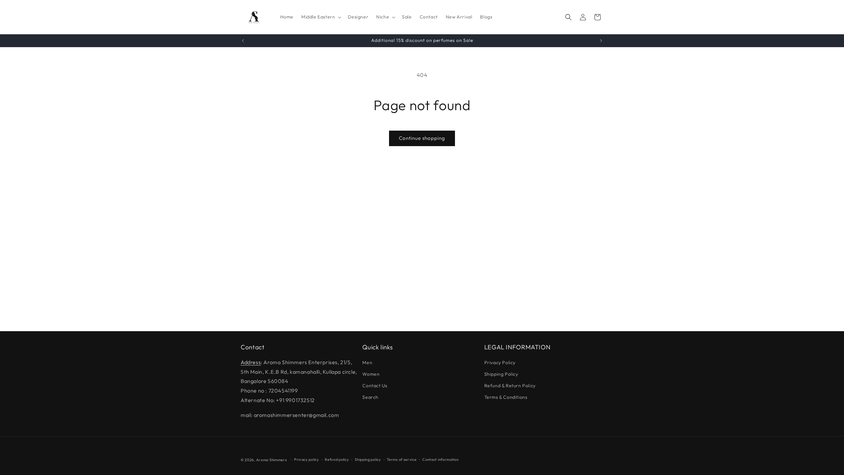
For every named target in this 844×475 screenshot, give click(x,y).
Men (367, 362)
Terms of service (401, 459)
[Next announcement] (601, 40)
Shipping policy (368, 459)
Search (370, 397)
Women (370, 374)
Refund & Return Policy (510, 386)
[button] (320, 17)
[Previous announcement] (243, 40)
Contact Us (374, 386)
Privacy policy (306, 459)
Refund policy (337, 459)
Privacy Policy (500, 362)
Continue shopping (422, 138)
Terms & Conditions (506, 397)
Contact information (440, 459)
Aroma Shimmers (271, 460)
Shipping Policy (501, 374)
